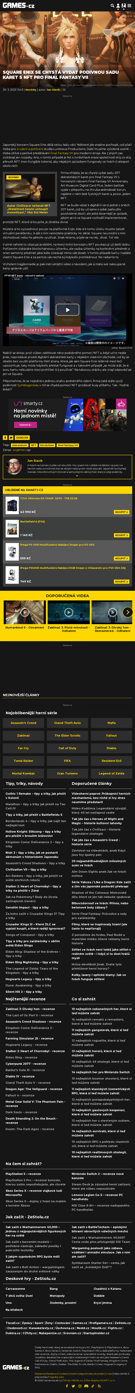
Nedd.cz (83, 1328)
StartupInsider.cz (96, 1333)
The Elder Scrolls (67, 735)
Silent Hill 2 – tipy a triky (24, 991)
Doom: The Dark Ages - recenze (30, 1129)
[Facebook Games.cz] (66, 1386)
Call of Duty (67, 748)
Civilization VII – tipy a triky (26, 869)
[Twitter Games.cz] (73, 1386)
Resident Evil (111, 761)
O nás (108, 1373)
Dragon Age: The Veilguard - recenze (34, 1089)
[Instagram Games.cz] (79, 1386)
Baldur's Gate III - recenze (25, 1070)
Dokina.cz (13, 1333)
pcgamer (19, 450)
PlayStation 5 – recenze (23, 1174)
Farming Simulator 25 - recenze (30, 1038)
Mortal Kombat (23, 773)
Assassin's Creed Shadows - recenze (33, 1021)
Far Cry (23, 748)
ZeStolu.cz (123, 1323)
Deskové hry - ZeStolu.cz (31, 1278)
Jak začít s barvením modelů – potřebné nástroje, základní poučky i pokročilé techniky (33, 1246)
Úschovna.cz (65, 1328)
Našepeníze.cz (50, 1333)
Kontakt (99, 1373)
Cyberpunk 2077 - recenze (26, 1063)
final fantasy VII (68, 445)
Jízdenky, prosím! (63, 1302)
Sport (39, 1323)
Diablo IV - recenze (20, 1076)
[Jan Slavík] (14, 466)
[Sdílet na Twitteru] (11, 437)
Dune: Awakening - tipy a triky (29, 985)
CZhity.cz (30, 1333)
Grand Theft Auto (67, 723)
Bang (54, 1288)
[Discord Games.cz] (86, 1386)
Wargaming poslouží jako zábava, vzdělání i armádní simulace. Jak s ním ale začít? (101, 1252)
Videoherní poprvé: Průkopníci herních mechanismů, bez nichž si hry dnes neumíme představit (101, 798)
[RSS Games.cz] (99, 1386)
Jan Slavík (35, 460)
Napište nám (57, 1377)
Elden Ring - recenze (21, 1057)
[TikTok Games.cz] (92, 1386)
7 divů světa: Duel (19, 1295)
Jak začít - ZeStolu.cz (27, 1217)
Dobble (99, 1295)
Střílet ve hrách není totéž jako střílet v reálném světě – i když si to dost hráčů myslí (101, 954)
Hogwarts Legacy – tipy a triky (29, 979)
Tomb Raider (23, 761)
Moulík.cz (99, 1328)
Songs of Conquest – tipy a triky (30, 935)
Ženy (49, 1323)
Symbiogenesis (27, 385)
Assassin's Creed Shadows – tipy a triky (35, 863)
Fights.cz (115, 1328)
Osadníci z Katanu (107, 1288)
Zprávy (27, 1323)
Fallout (111, 735)
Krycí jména (103, 1302)
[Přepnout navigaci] (118, 5)
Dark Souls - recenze (21, 1112)
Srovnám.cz (72, 1333)
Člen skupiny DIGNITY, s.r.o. (100, 1380)
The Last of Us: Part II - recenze (29, 1015)
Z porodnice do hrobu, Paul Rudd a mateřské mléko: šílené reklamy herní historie (100, 939)
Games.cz (79, 1323)
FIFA (67, 761)
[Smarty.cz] (67, 415)
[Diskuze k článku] (64, 89)
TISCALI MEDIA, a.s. (73, 1380)
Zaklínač (23, 735)
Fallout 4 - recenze (20, 1095)
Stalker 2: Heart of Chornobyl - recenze (35, 1051)
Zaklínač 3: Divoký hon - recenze (30, 1009)
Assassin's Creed (23, 723)
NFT (33, 445)
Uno (9, 1302)
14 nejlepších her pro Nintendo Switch (101, 1072)
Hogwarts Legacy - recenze (27, 1045)
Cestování (62, 1323)
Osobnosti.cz (17, 1328)
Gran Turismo (67, 773)
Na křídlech (14, 1310)
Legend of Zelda (111, 773)
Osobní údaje (76, 1373)
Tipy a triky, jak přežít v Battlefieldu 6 (34, 814)
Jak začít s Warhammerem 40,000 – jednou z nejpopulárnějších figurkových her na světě (36, 1231)
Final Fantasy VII (61, 153)
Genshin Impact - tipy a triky (27, 907)
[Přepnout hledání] (112, 5)
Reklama (40, 1373)
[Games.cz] (18, 5)
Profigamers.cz (100, 1323)
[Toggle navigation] (129, 5)
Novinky (31, 89)
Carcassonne (15, 1288)
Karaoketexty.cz (41, 1328)
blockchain (47, 445)
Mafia (112, 723)
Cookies (63, 1373)
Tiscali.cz (13, 1323)
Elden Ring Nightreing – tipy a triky (32, 962)
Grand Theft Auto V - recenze (28, 1082)
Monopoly (57, 1295)
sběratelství (19, 445)
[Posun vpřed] (128, 612)
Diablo (111, 748)
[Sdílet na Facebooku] (5, 437)
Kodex (90, 1373)
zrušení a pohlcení (30, 149)
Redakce (51, 1373)
